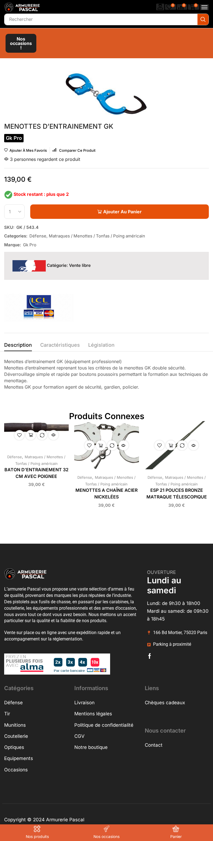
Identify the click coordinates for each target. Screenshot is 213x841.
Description (18, 345)
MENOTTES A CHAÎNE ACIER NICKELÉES (106, 494)
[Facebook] (149, 656)
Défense (37, 236)
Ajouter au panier (31, 435)
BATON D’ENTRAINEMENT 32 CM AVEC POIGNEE (36, 473)
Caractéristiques (60, 345)
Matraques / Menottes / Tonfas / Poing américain (97, 236)
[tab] (18, 346)
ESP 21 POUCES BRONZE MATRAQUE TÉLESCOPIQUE (176, 494)
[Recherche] (203, 19)
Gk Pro (29, 244)
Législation (101, 345)
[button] (160, 7)
